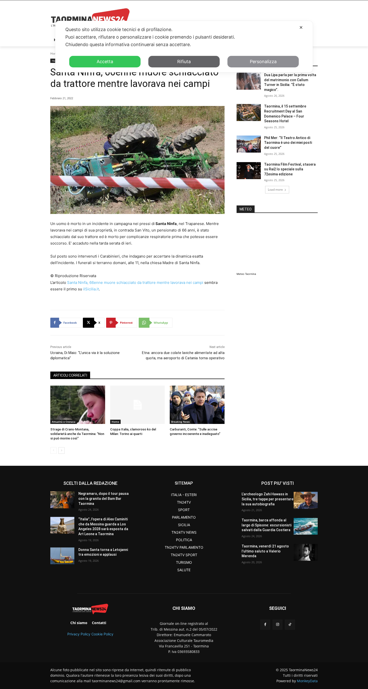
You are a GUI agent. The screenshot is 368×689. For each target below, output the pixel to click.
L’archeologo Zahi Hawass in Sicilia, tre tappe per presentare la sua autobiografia (267, 499)
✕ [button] (301, 27)
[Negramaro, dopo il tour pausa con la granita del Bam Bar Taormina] (62, 499)
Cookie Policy (102, 634)
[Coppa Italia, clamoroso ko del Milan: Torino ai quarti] (137, 405)
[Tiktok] (290, 624)
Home (54, 53)
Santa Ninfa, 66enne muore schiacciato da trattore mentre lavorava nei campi (135, 282)
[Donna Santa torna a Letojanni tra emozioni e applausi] (62, 555)
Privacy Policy (78, 634)
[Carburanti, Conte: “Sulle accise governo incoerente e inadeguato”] (197, 405)
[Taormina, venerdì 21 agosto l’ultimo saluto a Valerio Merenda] (306, 552)
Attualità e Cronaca (63, 421)
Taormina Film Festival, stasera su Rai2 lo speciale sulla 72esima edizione (290, 169)
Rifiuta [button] (184, 61)
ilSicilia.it (91, 289)
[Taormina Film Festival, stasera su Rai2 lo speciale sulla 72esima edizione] (249, 170)
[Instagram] (277, 624)
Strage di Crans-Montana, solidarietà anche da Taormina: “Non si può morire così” (77, 433)
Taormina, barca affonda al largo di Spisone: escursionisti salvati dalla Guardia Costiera (266, 525)
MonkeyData (307, 680)
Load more (275, 189)
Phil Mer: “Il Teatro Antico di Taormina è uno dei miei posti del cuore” (288, 143)
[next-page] (61, 450)
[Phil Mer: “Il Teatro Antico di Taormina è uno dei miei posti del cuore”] (249, 144)
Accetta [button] (105, 61)
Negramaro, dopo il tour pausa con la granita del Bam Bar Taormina (103, 498)
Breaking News (180, 421)
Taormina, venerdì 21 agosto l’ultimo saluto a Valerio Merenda (265, 551)
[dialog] (184, 46)
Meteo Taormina (246, 273)
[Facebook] (265, 624)
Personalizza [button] (263, 61)
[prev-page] (53, 450)
